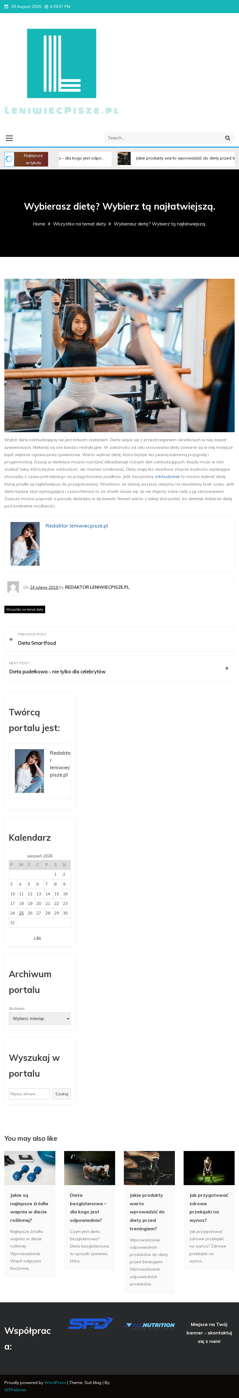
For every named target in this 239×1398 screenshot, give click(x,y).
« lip (37, 937)
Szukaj (61, 1093)
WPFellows (15, 1389)
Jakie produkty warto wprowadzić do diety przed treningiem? (168, 158)
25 (21, 913)
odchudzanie (167, 476)
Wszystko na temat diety (24, 609)
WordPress (55, 1382)
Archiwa (16, 1008)
